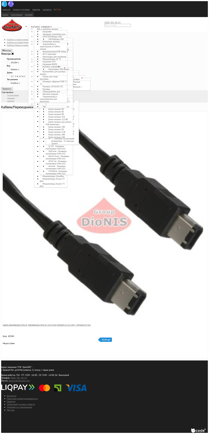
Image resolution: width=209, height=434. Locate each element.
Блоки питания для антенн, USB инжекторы (58, 123)
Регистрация (16, 15)
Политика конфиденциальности (22, 398)
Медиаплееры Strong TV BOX (52, 180)
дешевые (11, 98)
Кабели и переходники (18, 39)
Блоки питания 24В (56, 137)
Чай (44, 106)
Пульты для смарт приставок (49, 77)
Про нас (11, 410)
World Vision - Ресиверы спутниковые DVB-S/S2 (57, 157)
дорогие (10, 101)
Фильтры (7, 51)
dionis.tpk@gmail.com (19, 380)
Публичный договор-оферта (21, 404)
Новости (6, 10)
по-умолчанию (13, 95)
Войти (5, 15)
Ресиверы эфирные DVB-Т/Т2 (53, 83)
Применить (7, 89)
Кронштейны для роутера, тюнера (53, 72)
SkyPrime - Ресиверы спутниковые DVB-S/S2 (56, 152)
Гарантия (36, 10)
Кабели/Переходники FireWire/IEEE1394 (27, 45)
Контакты (47, 10)
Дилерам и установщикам (19, 407)
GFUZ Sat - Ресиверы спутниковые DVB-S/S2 (56, 162)
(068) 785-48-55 (112, 22)
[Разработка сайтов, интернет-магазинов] (198, 431)
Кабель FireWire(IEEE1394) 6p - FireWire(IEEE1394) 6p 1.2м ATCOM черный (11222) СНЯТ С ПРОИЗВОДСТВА (47, 325)
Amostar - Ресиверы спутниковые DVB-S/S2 (56, 167)
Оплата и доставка (21, 10)
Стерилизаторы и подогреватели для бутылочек (48, 99)
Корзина (29, 15)
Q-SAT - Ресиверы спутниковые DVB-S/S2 (56, 147)
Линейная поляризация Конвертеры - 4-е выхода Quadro (62, 141)
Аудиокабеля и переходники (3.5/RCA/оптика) (50, 47)
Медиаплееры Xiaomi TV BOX (52, 185)
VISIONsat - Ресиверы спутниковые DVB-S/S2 (56, 172)
